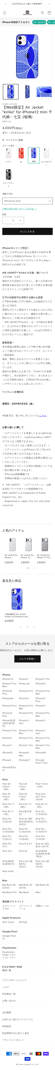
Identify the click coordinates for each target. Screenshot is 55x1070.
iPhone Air (24, 683)
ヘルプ (5, 987)
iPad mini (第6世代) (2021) (26, 864)
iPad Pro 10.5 (6, 845)
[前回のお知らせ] (5, 4)
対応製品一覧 (9, 993)
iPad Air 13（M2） (41, 805)
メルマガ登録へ (27, 658)
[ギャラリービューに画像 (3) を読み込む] (44, 91)
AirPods (23, 922)
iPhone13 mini (24, 721)
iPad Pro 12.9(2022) (41, 812)
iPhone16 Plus (7, 692)
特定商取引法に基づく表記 (15, 1033)
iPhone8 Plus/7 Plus (42, 761)
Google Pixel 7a (9, 937)
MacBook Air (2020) (9, 886)
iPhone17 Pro (43, 679)
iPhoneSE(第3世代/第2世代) (8, 723)
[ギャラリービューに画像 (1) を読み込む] (10, 91)
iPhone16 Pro (26, 691)
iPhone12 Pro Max (43, 739)
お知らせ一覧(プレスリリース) (17, 1019)
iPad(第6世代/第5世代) (8, 862)
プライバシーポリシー (13, 1040)
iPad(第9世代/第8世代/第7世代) (43, 854)
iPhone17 (24, 679)
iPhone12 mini (12, 201)
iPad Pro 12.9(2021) (41, 820)
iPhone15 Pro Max (26, 707)
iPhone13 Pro (9, 730)
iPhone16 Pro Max (43, 692)
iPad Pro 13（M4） (25, 805)
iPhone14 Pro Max (43, 714)
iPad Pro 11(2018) (40, 837)
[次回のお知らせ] (49, 4)
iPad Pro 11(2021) (7, 837)
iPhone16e (7, 698)
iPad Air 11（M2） (8, 812)
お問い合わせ (9, 1000)
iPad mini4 (8, 871)
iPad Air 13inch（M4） (6, 786)
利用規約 (6, 1026)
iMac (38, 892)
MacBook (24, 892)
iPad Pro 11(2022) (7, 820)
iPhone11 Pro (26, 745)
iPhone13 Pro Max (26, 732)
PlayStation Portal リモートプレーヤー (9, 955)
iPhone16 (41, 683)
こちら (43, 415)
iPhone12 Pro (26, 738)
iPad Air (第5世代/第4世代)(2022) (26, 821)
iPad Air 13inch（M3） (6, 797)
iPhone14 (41, 705)
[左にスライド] (20, 568)
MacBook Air (42, 884)
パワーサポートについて (14, 980)
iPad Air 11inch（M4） (23, 786)
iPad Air (23, 851)
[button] (4, 12)
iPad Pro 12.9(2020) (8, 830)
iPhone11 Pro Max (43, 746)
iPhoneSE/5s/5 (9, 768)
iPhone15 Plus (41, 699)
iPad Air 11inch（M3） (23, 797)
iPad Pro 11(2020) (24, 837)
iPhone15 (24, 698)
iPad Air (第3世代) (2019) (42, 845)
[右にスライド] (34, 568)
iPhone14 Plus (7, 714)
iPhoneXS (7, 752)
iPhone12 (7, 738)
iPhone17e (7, 679)
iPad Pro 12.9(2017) (41, 830)
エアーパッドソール (25, 907)
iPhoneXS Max (24, 754)
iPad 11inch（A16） (42, 785)
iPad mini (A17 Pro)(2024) (41, 797)
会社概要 (6, 1012)
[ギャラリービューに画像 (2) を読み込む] (27, 91)
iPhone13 (41, 720)
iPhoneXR (41, 752)
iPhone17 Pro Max (9, 685)
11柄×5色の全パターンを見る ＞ (19, 208)
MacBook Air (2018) (26, 886)
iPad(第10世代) (25, 812)
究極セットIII (42, 905)
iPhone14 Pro (26, 713)
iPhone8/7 (24, 760)
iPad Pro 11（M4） (8, 805)
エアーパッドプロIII (9, 907)
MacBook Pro (9, 892)
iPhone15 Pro (9, 705)
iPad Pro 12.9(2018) (25, 830)
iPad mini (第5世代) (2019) (42, 864)
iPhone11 (7, 745)
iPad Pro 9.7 (25, 843)
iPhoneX (6, 760)
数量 (4, 214)
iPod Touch (8, 922)
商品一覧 (6, 970)
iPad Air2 (7, 851)
